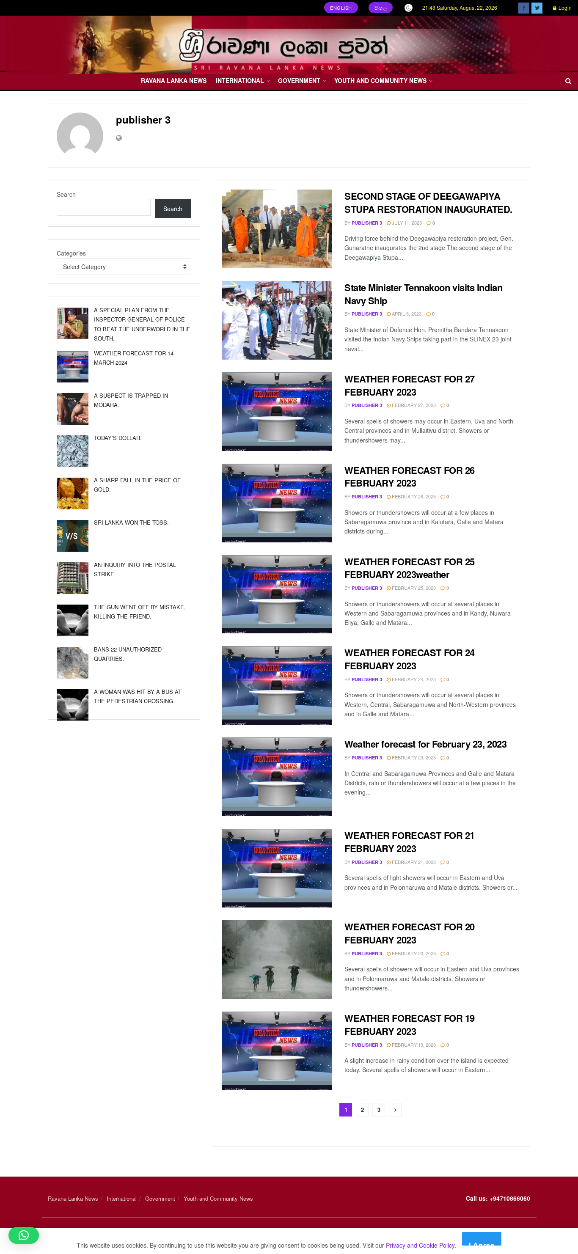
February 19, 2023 (413, 1044)
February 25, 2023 (413, 587)
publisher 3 (367, 223)
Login (564, 7)
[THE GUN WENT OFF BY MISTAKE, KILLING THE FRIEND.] (72, 620)
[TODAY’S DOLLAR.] (72, 451)
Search (66, 194)
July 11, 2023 (406, 222)
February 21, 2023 (413, 861)
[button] (23, 1235)
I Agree (482, 1243)
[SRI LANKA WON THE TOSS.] (72, 536)
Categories (71, 253)
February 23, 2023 (413, 757)
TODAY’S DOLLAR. (118, 438)
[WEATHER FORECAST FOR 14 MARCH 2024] (72, 366)
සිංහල (380, 7)
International (240, 80)
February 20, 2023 (413, 953)
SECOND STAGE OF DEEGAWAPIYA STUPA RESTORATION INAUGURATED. (428, 202)
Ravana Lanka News (173, 80)
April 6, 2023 (406, 313)
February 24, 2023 (413, 679)
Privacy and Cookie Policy (420, 1245)
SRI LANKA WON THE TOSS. (131, 522)
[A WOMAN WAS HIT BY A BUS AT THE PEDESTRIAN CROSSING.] (72, 705)
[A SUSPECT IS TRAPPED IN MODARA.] (72, 409)
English (341, 7)
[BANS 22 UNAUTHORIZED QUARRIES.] (72, 663)
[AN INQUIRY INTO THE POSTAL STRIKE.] (72, 578)
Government (299, 80)
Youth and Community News (380, 80)
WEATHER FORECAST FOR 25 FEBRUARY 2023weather (409, 568)
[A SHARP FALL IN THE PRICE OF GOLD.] (72, 493)
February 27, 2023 (413, 405)
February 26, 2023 (413, 496)
